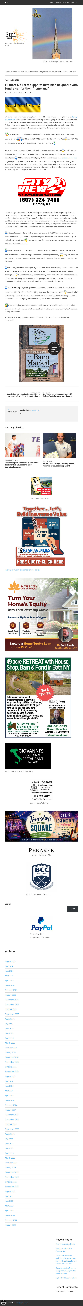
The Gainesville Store (69, 158)
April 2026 (9, 980)
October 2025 (10, 1009)
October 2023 (10, 1124)
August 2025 (10, 1019)
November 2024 (12, 1062)
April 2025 (9, 1038)
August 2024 (10, 1076)
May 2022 (9, 1206)
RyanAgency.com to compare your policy (22, 570)
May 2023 (9, 1148)
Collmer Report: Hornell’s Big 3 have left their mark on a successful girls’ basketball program (21, 465)
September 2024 (12, 1071)
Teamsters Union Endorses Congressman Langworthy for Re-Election (66, 1271)
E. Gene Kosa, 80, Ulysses (65, 1244)
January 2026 (10, 995)
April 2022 (9, 1210)
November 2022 (12, 1177)
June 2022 (9, 1201)
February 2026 (11, 990)
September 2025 (12, 1014)
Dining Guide (74, 2)
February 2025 (11, 1047)
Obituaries (58, 2)
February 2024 (11, 1105)
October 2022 (10, 1182)
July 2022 (9, 1196)
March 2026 (10, 985)
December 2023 (11, 1114)
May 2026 (9, 976)
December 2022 (11, 1172)
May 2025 (9, 1033)
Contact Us (66, 2)
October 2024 (10, 1067)
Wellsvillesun (14, 93)
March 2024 (10, 1100)
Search (8, 904)
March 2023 (10, 1158)
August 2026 (10, 961)
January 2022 (10, 1225)
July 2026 (9, 966)
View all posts (36, 410)
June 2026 (9, 971)
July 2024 (9, 1081)
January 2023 (10, 1167)
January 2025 (10, 1052)
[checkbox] (3, 1302)
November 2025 (12, 1004)
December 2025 (11, 999)
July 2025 (9, 1023)
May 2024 (9, 1091)
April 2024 (9, 1095)
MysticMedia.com (21, 1303)
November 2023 (12, 1119)
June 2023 (9, 1143)
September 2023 (12, 1129)
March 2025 (10, 1043)
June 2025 (9, 1028)
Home (51, 2)
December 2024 (11, 1057)
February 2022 (11, 1220)
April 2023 (9, 1153)
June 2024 (9, 1086)
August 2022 (10, 1191)
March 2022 (10, 1215)
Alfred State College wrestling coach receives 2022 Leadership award (58, 465)
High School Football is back (66, 1278)
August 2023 (10, 1134)
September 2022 (12, 1186)
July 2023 (9, 1138)
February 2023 (11, 1162)
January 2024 (10, 1110)
